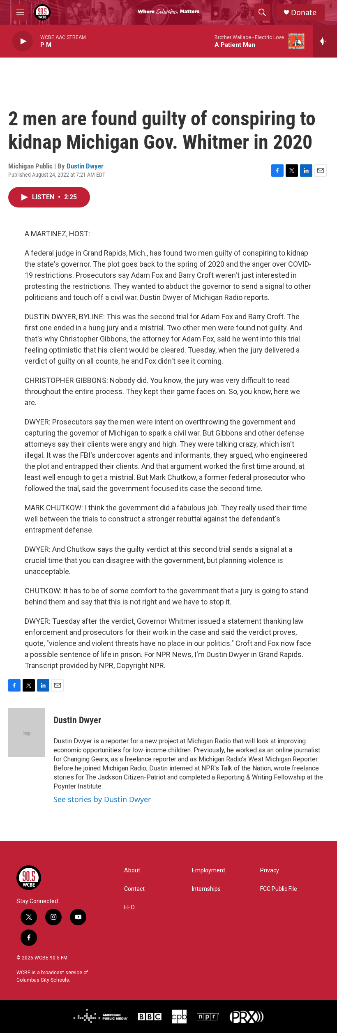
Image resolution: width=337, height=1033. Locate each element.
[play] (22, 41)
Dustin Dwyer (85, 166)
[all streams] (325, 41)
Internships (206, 889)
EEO (129, 907)
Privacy (269, 870)
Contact (134, 889)
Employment (208, 870)
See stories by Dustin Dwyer (102, 799)
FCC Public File (278, 889)
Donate (303, 12)
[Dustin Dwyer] (26, 732)
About (132, 870)
